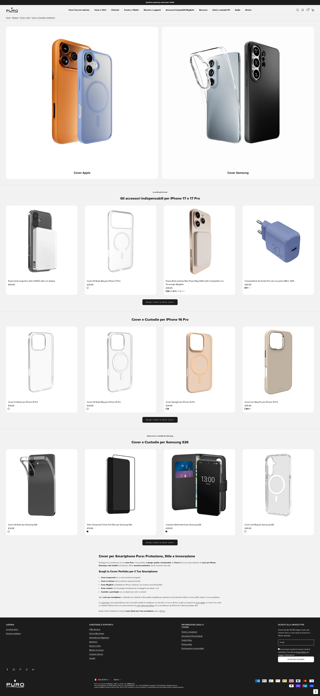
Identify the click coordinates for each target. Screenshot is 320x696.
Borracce (203, 10)
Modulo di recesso (96, 650)
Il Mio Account (94, 629)
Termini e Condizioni (189, 632)
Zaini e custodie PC (221, 10)
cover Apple (200, 603)
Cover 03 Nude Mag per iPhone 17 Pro (103, 281)
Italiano (116, 680)
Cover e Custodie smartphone (43, 18)
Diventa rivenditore (13, 633)
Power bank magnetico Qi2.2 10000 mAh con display (31, 281)
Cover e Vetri (100, 10)
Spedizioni (93, 642)
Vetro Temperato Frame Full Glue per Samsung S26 (109, 524)
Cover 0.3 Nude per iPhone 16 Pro (23, 402)
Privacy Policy (301, 652)
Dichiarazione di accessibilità (193, 648)
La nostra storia (12, 629)
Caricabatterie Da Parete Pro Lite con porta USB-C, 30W (269, 281)
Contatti (92, 658)
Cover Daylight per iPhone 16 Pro (180, 402)
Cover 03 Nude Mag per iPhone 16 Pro (104, 402)
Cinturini (115, 10)
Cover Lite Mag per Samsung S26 (259, 524)
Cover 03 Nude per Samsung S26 (22, 524)
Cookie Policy (187, 640)
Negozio (15, 18)
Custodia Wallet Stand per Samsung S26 (183, 524)
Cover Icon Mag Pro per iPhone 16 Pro (261, 402)
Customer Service (96, 654)
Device (248, 10)
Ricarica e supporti (152, 10)
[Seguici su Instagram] (13, 669)
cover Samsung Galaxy (145, 605)
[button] (72, 210)
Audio (237, 10)
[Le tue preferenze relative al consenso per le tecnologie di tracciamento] (315, 691)
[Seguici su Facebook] (7, 669)
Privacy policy (187, 644)
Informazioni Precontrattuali (192, 636)
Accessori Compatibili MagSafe (180, 10)
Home (8, 18)
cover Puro (105, 603)
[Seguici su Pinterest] (20, 669)
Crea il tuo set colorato (79, 10)
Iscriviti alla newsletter (296, 659)
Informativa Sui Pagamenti (99, 638)
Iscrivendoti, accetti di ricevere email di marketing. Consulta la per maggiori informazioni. (294, 652)
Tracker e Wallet (131, 10)
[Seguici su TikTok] (27, 669)
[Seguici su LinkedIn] (33, 669)
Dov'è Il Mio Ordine (96, 633)
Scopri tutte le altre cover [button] (160, 302)
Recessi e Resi (95, 646)
